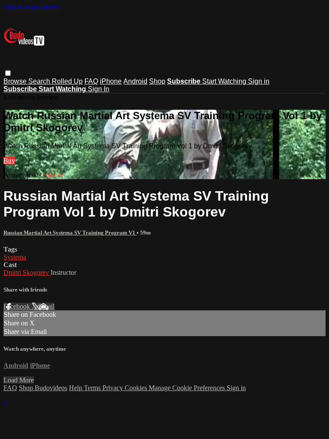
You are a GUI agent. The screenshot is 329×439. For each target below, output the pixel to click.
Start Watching (225, 81)
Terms (93, 387)
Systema (14, 257)
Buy (9, 160)
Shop (157, 81)
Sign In (98, 89)
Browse (15, 81)
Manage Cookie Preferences (188, 387)
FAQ (91, 81)
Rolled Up (67, 81)
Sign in (258, 81)
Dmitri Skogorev (27, 272)
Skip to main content (31, 7)
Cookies (137, 387)
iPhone (111, 81)
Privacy (113, 387)
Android (135, 81)
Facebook (17, 306)
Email (46, 306)
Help (76, 387)
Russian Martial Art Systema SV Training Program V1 (70, 232)
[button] (8, 73)
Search (40, 81)
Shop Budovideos (43, 387)
